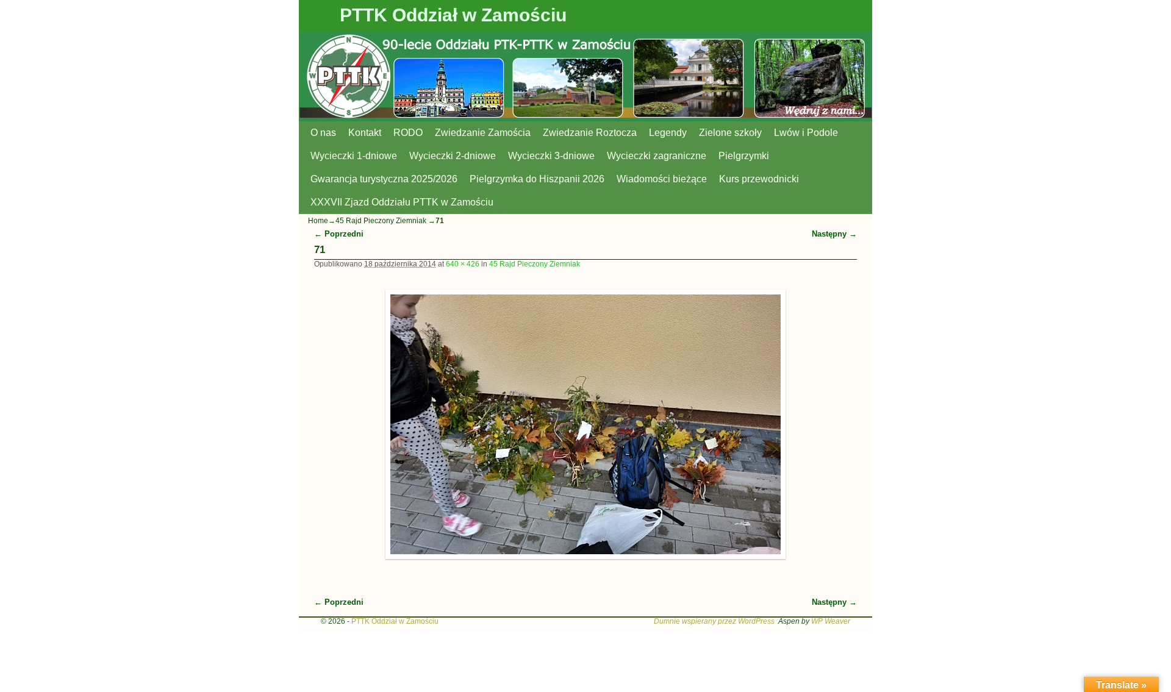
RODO (408, 132)
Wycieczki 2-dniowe (452, 156)
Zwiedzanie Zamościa (483, 132)
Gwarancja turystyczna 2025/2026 (383, 179)
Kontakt (364, 132)
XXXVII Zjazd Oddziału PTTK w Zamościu (401, 202)
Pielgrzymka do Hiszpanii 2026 (537, 179)
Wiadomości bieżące (662, 179)
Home (318, 220)
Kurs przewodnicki (759, 179)
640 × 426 (462, 264)
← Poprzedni (338, 233)
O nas (323, 132)
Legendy (668, 132)
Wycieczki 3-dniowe (551, 156)
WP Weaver (830, 621)
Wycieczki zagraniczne (656, 156)
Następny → (834, 233)
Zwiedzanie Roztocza (590, 132)
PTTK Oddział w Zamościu (453, 15)
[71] (586, 424)
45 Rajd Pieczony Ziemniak (380, 220)
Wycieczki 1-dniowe (353, 156)
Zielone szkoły (730, 132)
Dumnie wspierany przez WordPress (714, 621)
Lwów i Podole (806, 132)
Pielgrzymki (743, 156)
